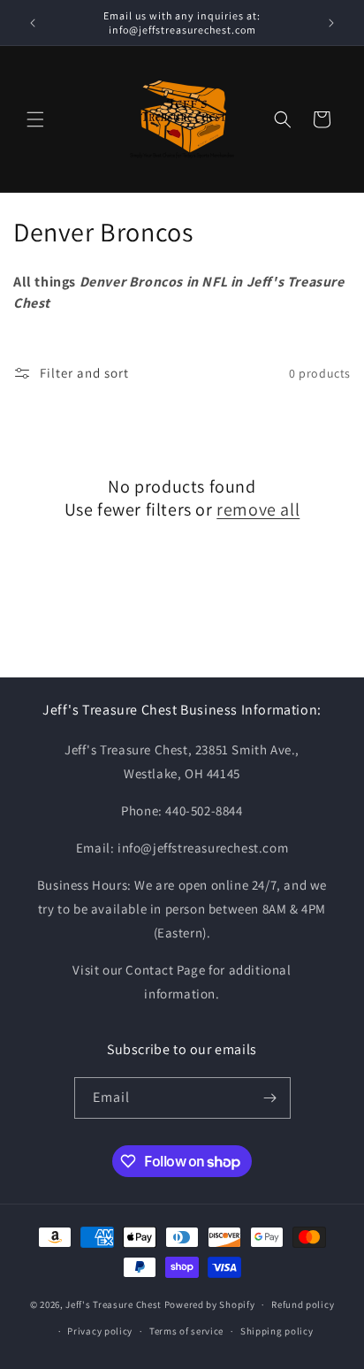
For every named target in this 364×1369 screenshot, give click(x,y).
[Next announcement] (331, 23)
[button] (35, 119)
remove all (258, 509)
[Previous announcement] (32, 23)
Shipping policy (277, 1331)
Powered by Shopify (209, 1304)
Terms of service (186, 1331)
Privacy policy (100, 1331)
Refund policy (302, 1304)
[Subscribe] (270, 1098)
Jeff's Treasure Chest (113, 1304)
